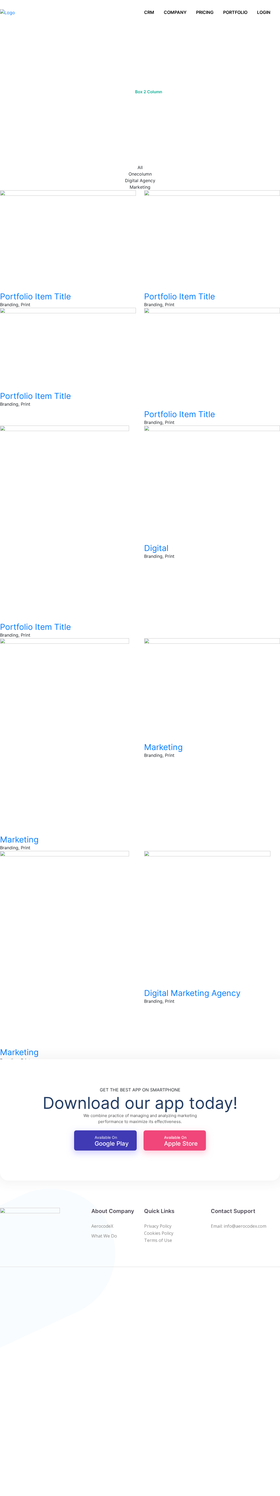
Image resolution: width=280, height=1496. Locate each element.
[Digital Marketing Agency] (145, 980)
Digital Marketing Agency (192, 993)
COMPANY (175, 12)
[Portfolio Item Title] (1, 284)
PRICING (205, 12)
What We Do (104, 1236)
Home (124, 91)
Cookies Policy (158, 1233)
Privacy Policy (157, 1226)
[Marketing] (1, 827)
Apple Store (181, 1141)
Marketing (19, 839)
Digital (156, 548)
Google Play (112, 1141)
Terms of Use (158, 1240)
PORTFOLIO (235, 12)
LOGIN (263, 12)
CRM (149, 12)
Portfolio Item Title (35, 296)
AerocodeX (102, 1226)
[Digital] (145, 535)
